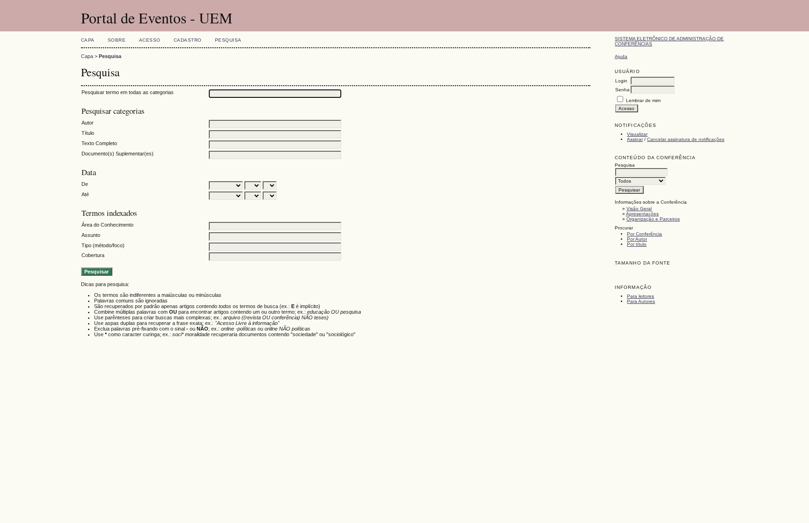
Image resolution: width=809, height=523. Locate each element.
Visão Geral (639, 208)
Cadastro (188, 40)
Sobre (117, 40)
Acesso (150, 40)
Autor (87, 122)
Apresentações (642, 213)
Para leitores (640, 296)
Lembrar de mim (643, 100)
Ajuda (621, 56)
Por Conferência (644, 233)
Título (87, 133)
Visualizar (637, 134)
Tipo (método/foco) (103, 245)
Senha (622, 89)
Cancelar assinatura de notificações (685, 139)
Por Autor (637, 239)
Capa (88, 40)
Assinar (635, 139)
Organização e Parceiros (653, 218)
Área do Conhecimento (107, 225)
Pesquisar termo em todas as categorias (127, 92)
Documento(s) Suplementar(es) (117, 153)
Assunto (90, 235)
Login (621, 80)
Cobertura (92, 255)
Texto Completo (99, 143)
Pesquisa (228, 40)
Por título (637, 244)
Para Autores (641, 301)
